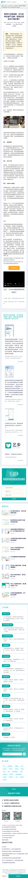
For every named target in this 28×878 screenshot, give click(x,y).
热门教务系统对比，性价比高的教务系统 (11, 849)
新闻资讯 (16, 5)
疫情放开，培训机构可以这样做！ (14, 454)
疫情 (21, 24)
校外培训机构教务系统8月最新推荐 (9, 827)
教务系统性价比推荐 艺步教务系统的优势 (11, 851)
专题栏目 (17, 825)
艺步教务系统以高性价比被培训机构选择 (11, 858)
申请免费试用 (14, 267)
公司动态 (8, 825)
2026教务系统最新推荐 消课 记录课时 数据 (10, 831)
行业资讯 (10, 5)
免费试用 (14, 498)
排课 (8, 771)
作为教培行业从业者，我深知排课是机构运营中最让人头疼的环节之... (14, 425)
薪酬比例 (16, 766)
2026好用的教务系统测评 (7, 837)
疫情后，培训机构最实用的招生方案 (16, 298)
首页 (5, 5)
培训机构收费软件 (18, 774)
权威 (21, 771)
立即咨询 (4, 876)
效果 (4, 766)
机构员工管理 (10, 766)
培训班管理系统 (15, 771)
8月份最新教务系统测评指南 (8, 862)
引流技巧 (4, 779)
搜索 (24, 754)
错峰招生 (11, 774)
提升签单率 (5, 774)
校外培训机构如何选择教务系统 (8, 835)
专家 (4, 771)
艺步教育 (4, 825)
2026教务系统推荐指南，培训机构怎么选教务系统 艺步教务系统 (15, 833)
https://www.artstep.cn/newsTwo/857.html (13, 261)
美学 (22, 766)
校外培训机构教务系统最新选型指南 (9, 829)
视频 (21, 825)
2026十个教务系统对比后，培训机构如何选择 (12, 860)
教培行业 (18, 24)
